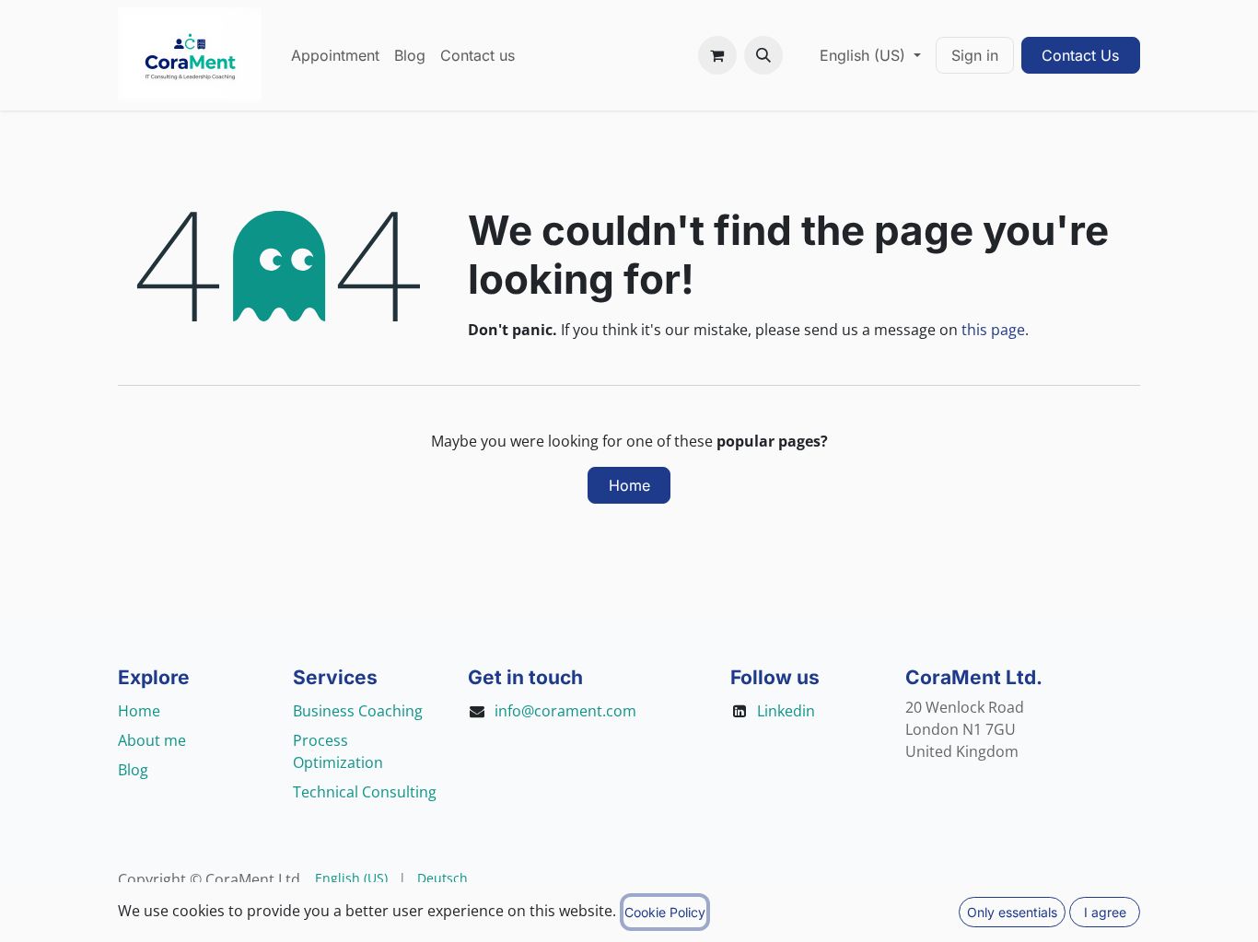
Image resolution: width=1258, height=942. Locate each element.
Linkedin (786, 711)
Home (629, 485)
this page (993, 330)
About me (152, 740)
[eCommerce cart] (717, 55)
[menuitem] (335, 55)
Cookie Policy (664, 912)
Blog (133, 770)
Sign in (974, 55)
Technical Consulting (365, 792)
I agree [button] (1105, 912)
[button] (763, 55)
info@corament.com (565, 711)
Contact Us (1080, 55)
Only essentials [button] (1012, 912)
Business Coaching (358, 711)
